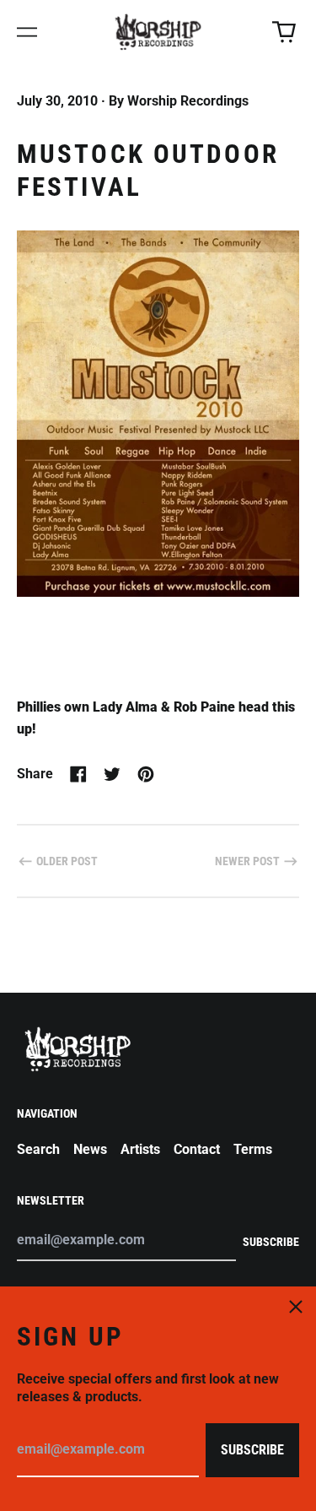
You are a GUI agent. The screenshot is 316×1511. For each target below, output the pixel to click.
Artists (140, 1149)
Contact (197, 1149)
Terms (252, 1149)
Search (38, 1149)
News (90, 1149)
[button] (284, 32)
